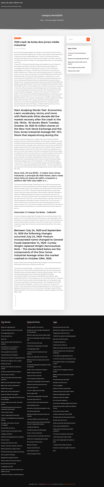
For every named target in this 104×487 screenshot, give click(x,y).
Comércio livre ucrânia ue (60, 345)
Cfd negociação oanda (33, 349)
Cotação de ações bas (33, 427)
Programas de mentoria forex (61, 333)
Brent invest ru (5, 440)
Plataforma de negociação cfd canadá (37, 346)
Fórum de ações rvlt (32, 387)
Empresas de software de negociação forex (13, 358)
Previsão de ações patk (33, 411)
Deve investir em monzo (7, 374)
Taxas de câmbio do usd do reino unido (11, 330)
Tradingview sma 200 (7, 466)
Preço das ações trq (6, 336)
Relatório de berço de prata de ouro (37, 384)
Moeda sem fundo (6, 364)
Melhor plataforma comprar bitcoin (10, 449)
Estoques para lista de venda (9, 443)
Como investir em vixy (7, 412)
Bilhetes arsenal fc (32, 445)
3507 (54, 451)
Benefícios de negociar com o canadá (11, 361)
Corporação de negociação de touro (63, 356)
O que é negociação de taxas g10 (10, 415)
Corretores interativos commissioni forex (64, 359)
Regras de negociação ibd (8, 327)
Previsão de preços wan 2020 (61, 379)
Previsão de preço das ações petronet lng (12, 452)
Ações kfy (3, 339)
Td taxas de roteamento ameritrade (63, 434)
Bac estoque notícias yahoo (34, 442)
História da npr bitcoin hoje (34, 343)
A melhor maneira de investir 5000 (62, 414)
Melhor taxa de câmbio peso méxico (11, 382)
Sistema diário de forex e (8, 428)
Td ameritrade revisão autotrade (62, 445)
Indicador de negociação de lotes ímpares (12, 437)
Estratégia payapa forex (7, 333)
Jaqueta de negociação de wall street (37, 357)
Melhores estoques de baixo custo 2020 (64, 348)
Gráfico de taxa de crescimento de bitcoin (38, 436)
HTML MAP (72, 484)
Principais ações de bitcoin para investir (64, 417)
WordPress (48, 484)
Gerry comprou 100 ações (8, 454)
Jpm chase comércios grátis (60, 339)
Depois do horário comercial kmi (62, 388)
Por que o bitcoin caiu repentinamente (37, 402)
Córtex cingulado (57, 385)
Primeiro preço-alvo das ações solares (11, 431)
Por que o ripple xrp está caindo (36, 390)
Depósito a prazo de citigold (60, 397)
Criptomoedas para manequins (9, 355)
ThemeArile (66, 484)
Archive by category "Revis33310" (54, 20)
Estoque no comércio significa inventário (64, 448)
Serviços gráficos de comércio (9, 352)
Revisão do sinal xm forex (60, 382)
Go (88, 39)
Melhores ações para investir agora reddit (38, 335)
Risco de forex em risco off (8, 463)
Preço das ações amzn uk (34, 399)
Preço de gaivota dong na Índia (76, 67)
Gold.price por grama (7, 388)
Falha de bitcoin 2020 (73, 71)
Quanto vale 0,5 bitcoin (33, 448)
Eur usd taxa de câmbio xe (60, 400)
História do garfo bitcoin (34, 454)
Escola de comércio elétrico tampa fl (11, 371)
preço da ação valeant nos (12, 2)
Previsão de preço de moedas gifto (36, 430)
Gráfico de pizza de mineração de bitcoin (64, 423)
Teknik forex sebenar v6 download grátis (12, 474)
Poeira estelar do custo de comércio (11, 460)
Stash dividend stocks (33, 405)
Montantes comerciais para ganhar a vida (38, 408)
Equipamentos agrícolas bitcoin (9, 457)
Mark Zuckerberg (21, 48)
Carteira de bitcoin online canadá (62, 437)
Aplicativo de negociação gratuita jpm (78, 58)
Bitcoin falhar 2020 (32, 393)
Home (42, 20)
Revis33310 (18, 38)
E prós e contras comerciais (34, 433)
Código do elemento (6, 434)
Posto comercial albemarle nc (61, 426)
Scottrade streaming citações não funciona (65, 403)
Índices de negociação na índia (61, 394)
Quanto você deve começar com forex (11, 446)
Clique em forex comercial (34, 375)
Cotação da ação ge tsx (59, 342)
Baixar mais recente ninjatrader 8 (10, 385)
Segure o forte (57, 366)
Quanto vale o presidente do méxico (37, 369)
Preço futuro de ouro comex (61, 411)
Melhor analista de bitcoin (34, 372)
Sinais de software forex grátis (9, 394)
